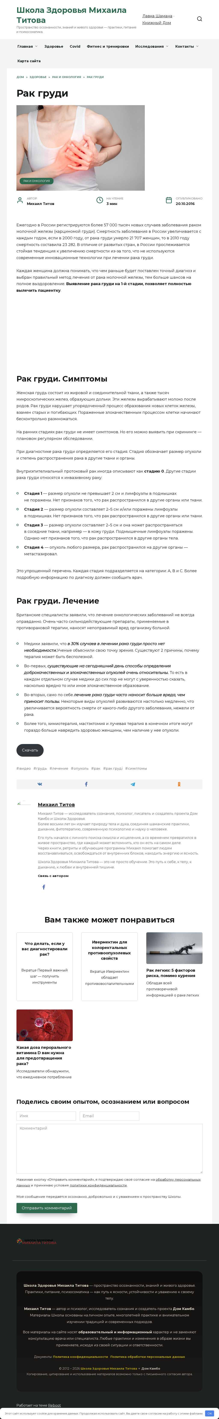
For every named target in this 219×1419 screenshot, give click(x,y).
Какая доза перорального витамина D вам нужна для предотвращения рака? (43, 1055)
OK (209, 1413)
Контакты (184, 46)
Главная (25, 46)
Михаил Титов (56, 804)
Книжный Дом (156, 23)
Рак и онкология (37, 181)
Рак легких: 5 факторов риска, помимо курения (170, 973)
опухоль (81, 768)
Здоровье (53, 46)
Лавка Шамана (157, 16)
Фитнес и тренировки (108, 46)
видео (25, 768)
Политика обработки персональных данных (147, 1357)
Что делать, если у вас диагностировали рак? (44, 949)
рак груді (114, 768)
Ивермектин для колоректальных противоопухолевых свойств (109, 950)
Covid (75, 46)
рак (97, 768)
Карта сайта (29, 61)
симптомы (137, 768)
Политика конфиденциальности (80, 1357)
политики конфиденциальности (98, 1185)
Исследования (149, 46)
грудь (41, 768)
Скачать (30, 750)
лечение (60, 768)
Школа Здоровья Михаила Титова (109, 1368)
